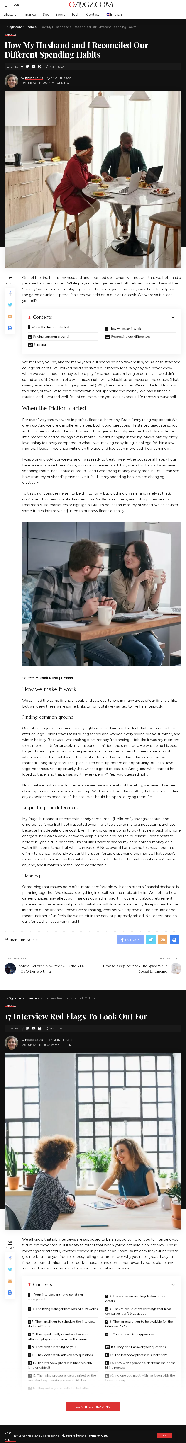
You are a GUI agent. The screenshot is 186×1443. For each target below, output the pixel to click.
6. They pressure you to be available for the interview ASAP (139, 1323)
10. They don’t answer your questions (138, 1347)
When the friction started (50, 327)
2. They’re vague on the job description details (135, 1298)
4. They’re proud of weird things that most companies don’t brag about (138, 1311)
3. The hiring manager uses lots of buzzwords (65, 1309)
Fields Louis (34, 78)
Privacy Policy (70, 1435)
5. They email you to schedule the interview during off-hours (61, 1323)
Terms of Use (97, 1435)
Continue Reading (93, 1406)
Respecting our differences (130, 337)
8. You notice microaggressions (132, 1334)
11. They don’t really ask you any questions (62, 1355)
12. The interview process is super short (138, 1355)
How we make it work (125, 329)
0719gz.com (91, 5)
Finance (10, 35)
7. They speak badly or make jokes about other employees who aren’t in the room (59, 1336)
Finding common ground (51, 337)
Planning (40, 344)
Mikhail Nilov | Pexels (54, 678)
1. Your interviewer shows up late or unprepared (55, 1297)
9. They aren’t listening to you (54, 1347)
